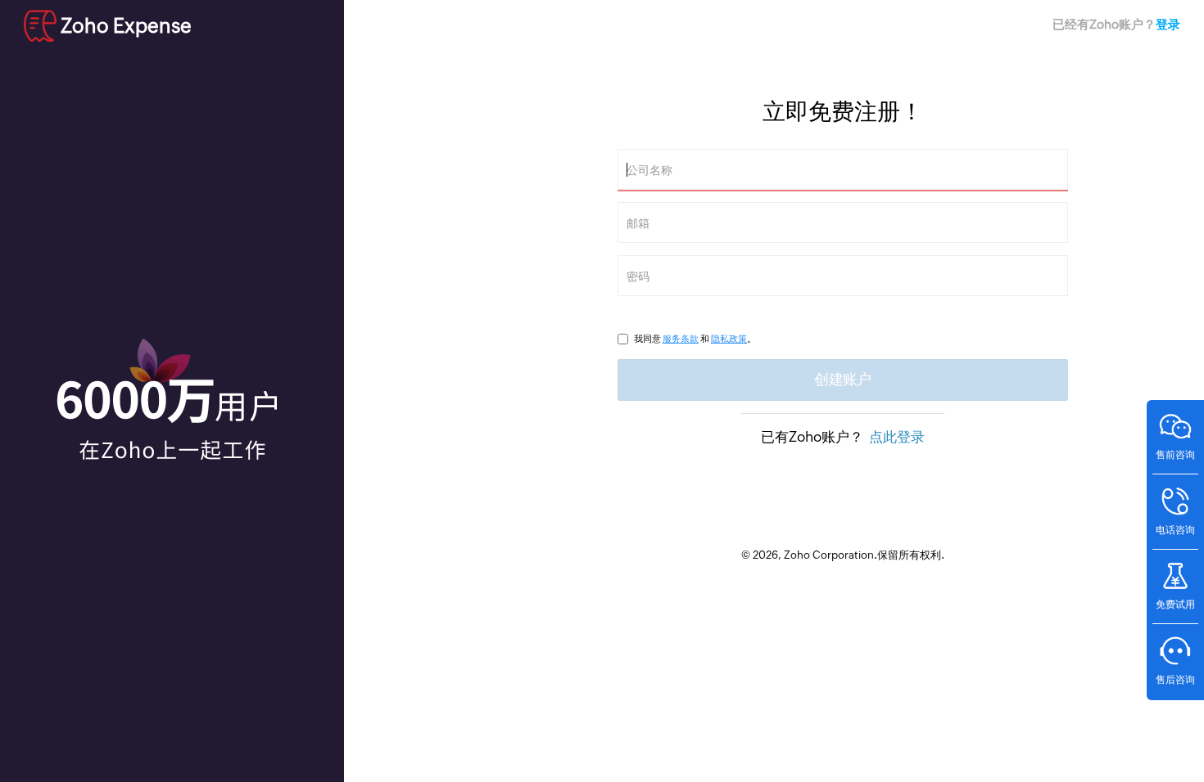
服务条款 (681, 339)
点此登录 (897, 437)
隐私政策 (729, 339)
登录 (1168, 24)
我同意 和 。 (695, 339)
